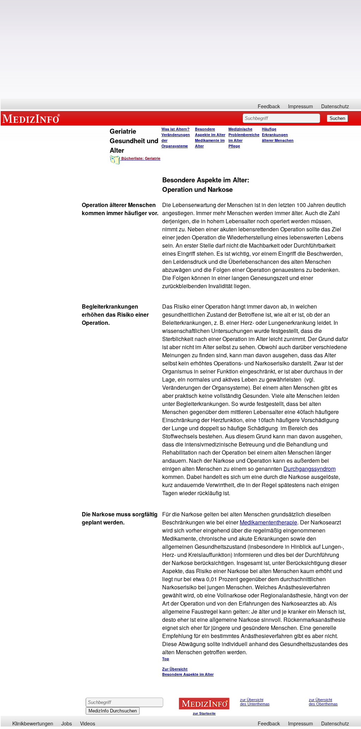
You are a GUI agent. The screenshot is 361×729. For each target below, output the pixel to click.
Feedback (269, 106)
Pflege (234, 145)
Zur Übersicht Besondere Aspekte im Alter (188, 671)
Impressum (300, 106)
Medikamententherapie (268, 522)
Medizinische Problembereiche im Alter (243, 134)
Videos (87, 723)
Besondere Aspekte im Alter (210, 131)
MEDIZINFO (32, 118)
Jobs (66, 723)
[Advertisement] (181, 49)
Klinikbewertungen (32, 723)
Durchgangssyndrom (309, 468)
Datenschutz (335, 106)
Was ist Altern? (175, 129)
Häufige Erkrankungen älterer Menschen (278, 134)
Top (165, 658)
